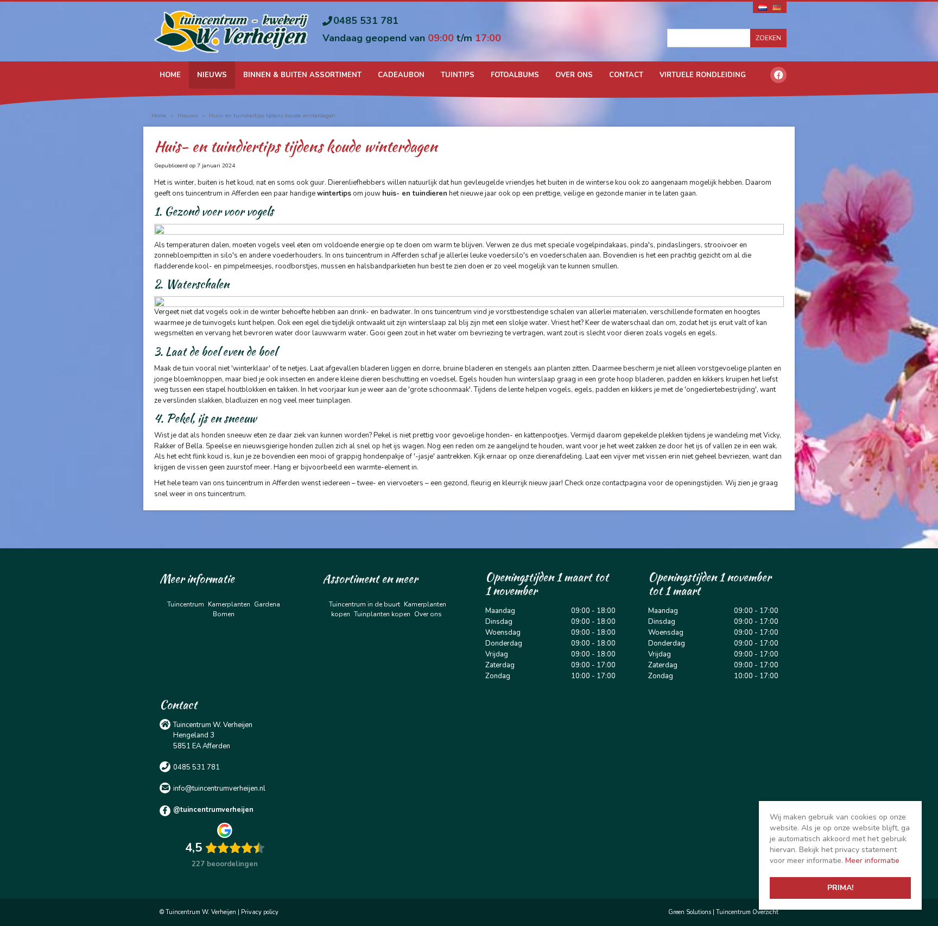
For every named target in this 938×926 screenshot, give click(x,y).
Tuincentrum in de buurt (364, 604)
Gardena (267, 604)
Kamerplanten (229, 604)
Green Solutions (689, 912)
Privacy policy (259, 912)
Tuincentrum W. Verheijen (212, 725)
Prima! (840, 888)
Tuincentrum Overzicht (747, 912)
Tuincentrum (185, 604)
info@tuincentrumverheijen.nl (219, 788)
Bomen (223, 614)
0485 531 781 (365, 21)
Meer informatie (872, 860)
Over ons (428, 614)
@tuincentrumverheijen (213, 810)
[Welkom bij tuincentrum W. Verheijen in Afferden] (231, 31)
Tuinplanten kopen (382, 614)
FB (778, 75)
